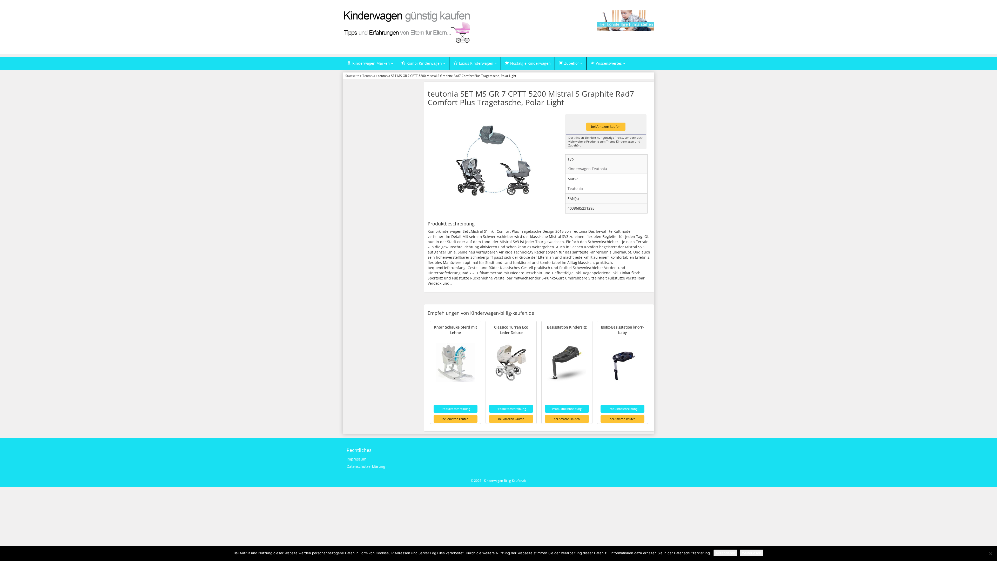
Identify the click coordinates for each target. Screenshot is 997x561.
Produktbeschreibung (455, 409)
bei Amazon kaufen (606, 126)
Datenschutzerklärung (366, 466)
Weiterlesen (751, 553)
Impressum (356, 459)
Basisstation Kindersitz (567, 327)
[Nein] (990, 553)
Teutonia (368, 76)
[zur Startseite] (408, 26)
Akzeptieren (725, 553)
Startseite (352, 76)
